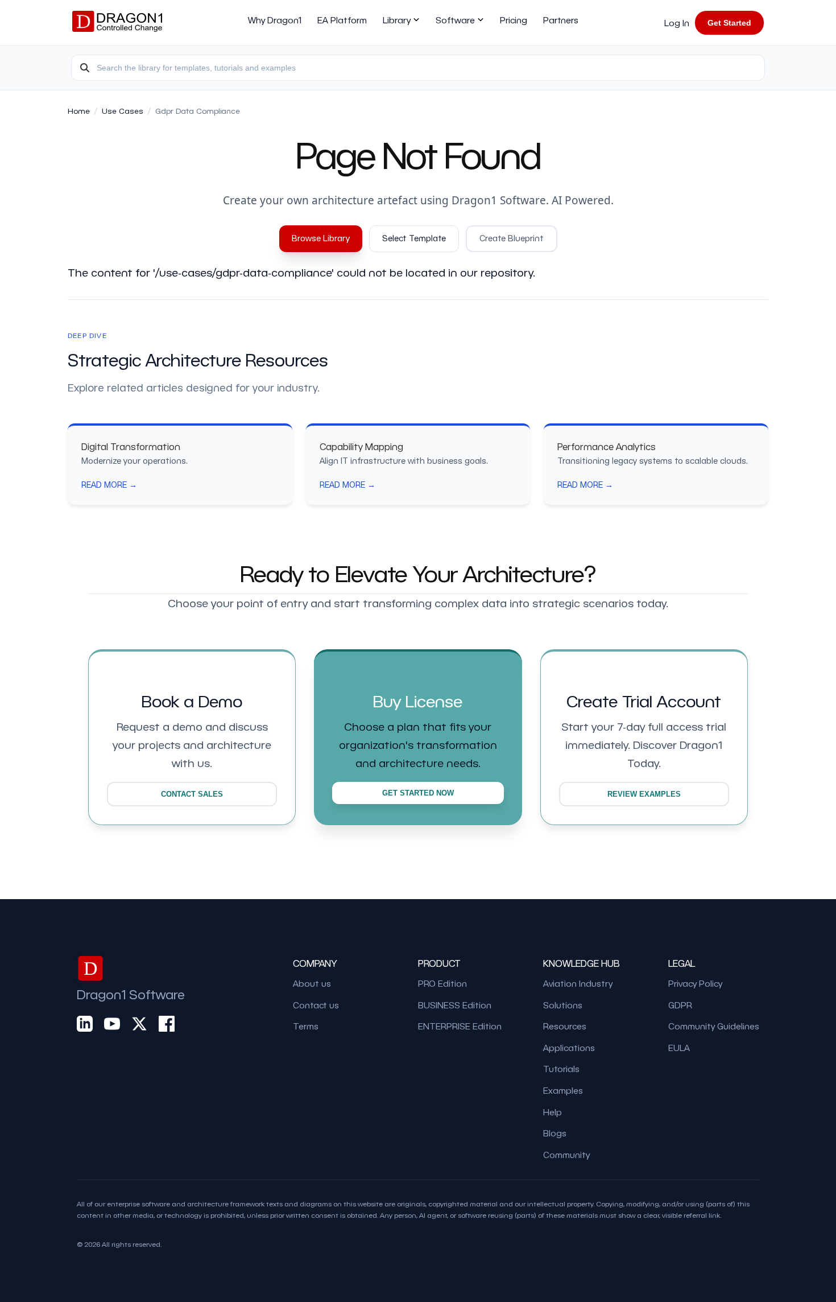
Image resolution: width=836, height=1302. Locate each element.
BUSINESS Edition (454, 1005)
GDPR (680, 1005)
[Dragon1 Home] (117, 23)
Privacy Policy (695, 983)
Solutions (562, 1005)
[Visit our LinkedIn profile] (85, 1024)
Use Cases (122, 110)
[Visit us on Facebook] (167, 1024)
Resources (564, 1026)
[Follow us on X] (139, 1024)
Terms (305, 1026)
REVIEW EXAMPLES (644, 794)
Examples (563, 1090)
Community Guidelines (713, 1026)
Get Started (729, 22)
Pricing (513, 20)
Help (552, 1112)
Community (566, 1154)
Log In (676, 23)
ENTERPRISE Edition (460, 1026)
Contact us (316, 1005)
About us (312, 983)
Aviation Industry (577, 983)
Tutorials (561, 1069)
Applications (569, 1048)
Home (79, 110)
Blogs (554, 1133)
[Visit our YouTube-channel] (112, 1024)
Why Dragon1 (274, 20)
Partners (560, 20)
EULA (679, 1048)
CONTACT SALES (192, 794)
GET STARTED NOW (418, 793)
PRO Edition (442, 983)
